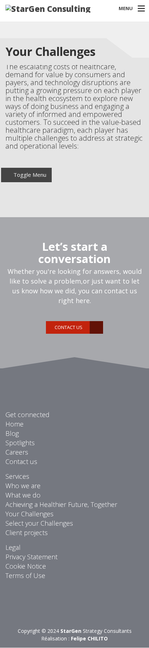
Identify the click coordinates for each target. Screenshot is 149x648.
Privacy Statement (31, 556)
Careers (16, 452)
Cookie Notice (25, 566)
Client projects (26, 532)
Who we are (23, 485)
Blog (12, 433)
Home (14, 424)
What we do (23, 495)
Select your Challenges (39, 523)
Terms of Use (25, 575)
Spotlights (20, 442)
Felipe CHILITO (89, 638)
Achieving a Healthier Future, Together (61, 504)
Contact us (68, 327)
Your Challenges (29, 513)
